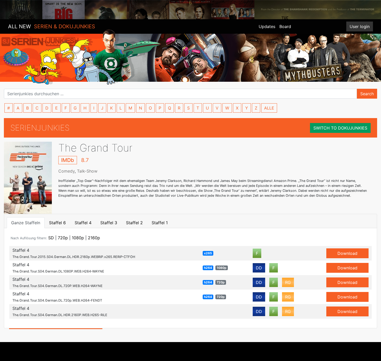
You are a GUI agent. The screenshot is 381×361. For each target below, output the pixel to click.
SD (51, 237)
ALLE (269, 108)
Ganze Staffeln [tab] (25, 222)
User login (360, 26)
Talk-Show (87, 171)
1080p (78, 237)
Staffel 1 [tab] (160, 222)
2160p (94, 237)
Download (347, 253)
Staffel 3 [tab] (108, 222)
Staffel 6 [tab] (57, 222)
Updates (267, 26)
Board (285, 26)
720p (63, 237)
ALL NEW (51, 26)
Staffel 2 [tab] (134, 222)
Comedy (66, 171)
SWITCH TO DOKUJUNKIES (340, 128)
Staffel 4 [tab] (83, 222)
